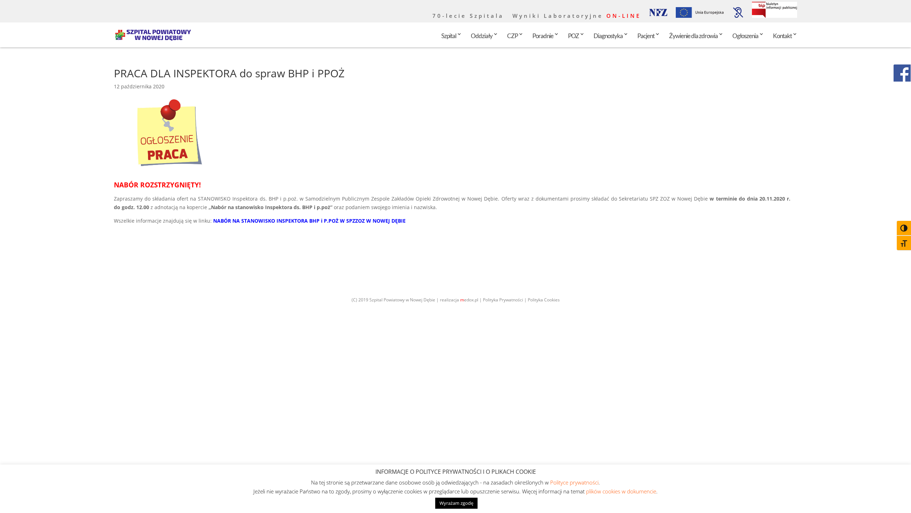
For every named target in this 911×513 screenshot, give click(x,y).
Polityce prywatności (574, 482)
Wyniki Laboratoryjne (576, 16)
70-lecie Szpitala (468, 16)
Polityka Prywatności (503, 300)
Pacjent (645, 36)
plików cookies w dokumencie (621, 491)
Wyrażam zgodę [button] (456, 503)
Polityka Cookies (544, 300)
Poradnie (542, 36)
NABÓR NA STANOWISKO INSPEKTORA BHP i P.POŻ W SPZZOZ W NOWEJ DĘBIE (309, 220)
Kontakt (782, 36)
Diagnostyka (608, 36)
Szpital (448, 36)
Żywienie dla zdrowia (693, 36)
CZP (512, 36)
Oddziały (482, 36)
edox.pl (469, 300)
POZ (573, 36)
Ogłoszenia (745, 36)
